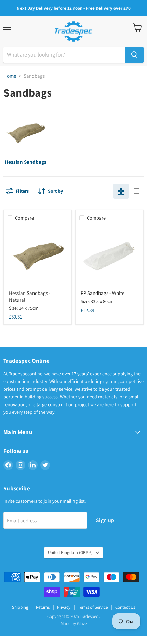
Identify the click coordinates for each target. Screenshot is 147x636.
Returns (43, 607)
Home (9, 76)
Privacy (63, 607)
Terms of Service (93, 607)
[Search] (134, 55)
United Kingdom (70, 553)
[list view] (136, 191)
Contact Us (125, 607)
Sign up (105, 520)
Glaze (82, 623)
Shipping (20, 607)
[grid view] (121, 191)
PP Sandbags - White (102, 293)
